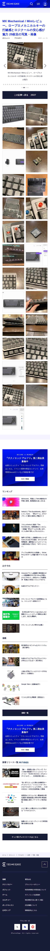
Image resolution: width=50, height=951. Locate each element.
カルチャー (6, 900)
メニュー (38, 4)
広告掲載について (31, 905)
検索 (31, 4)
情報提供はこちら (31, 910)
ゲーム (4, 895)
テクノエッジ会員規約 (32, 895)
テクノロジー (7, 884)
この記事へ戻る (25, 95)
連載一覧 (25, 713)
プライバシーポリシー (32, 884)
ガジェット (6, 890)
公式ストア (6, 910)
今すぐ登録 (25, 479)
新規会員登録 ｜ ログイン (45, 4)
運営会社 (28, 879)
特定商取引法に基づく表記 (34, 900)
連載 (4, 879)
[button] (5, 65)
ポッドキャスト (8, 905)
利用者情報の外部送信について (35, 890)
